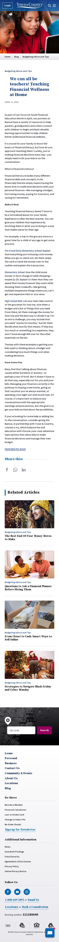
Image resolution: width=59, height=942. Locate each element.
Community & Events (18, 773)
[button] (50, 5)
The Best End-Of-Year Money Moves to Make (28, 537)
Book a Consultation (35, 907)
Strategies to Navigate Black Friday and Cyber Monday (28, 688)
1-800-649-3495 (14, 900)
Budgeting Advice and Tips (18, 71)
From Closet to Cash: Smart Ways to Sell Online (28, 638)
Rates (8, 846)
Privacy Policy (12, 866)
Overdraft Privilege (14, 851)
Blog (8, 788)
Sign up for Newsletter (20, 829)
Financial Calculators (15, 809)
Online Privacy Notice (15, 871)
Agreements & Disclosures (18, 861)
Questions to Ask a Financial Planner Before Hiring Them (28, 588)
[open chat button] (49, 932)
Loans (9, 753)
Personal (11, 758)
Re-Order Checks (13, 824)
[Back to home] (29, 5)
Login (7, 5)
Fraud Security (12, 856)
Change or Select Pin (15, 819)
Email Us (33, 900)
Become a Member (14, 804)
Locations (11, 783)
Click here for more (15, 448)
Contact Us (12, 768)
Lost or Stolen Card (14, 814)
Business (11, 763)
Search (44, 730)
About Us (11, 778)
